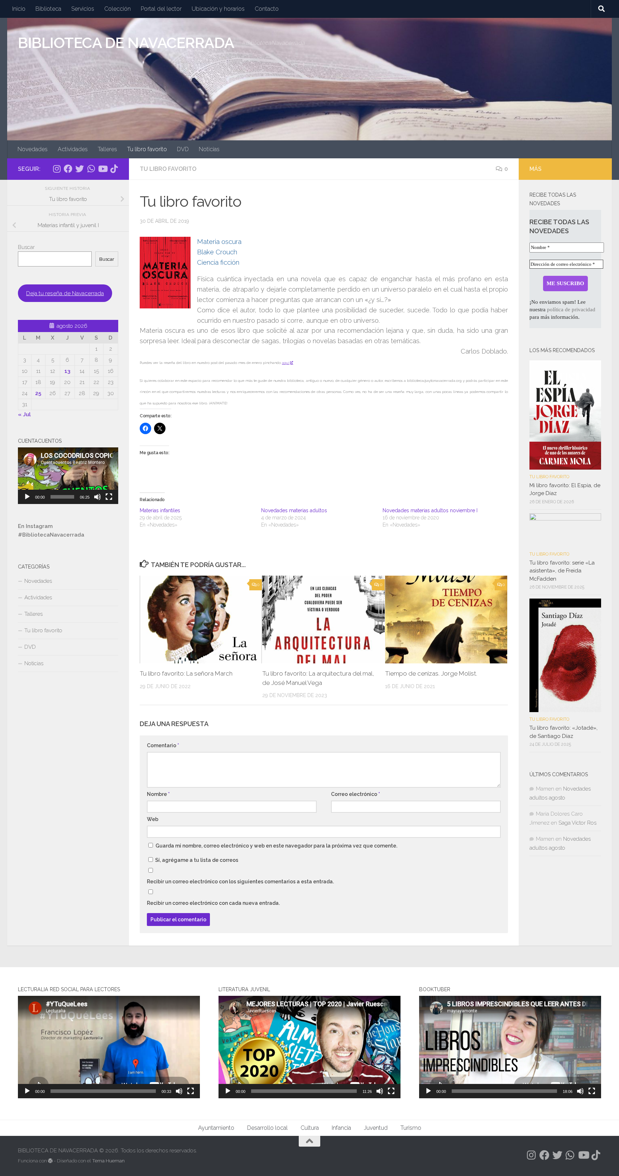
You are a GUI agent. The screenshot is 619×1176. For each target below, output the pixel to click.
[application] (68, 475)
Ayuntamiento (216, 1127)
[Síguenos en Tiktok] (114, 168)
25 (38, 393)
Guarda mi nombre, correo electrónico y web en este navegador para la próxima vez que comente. (276, 846)
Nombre (158, 794)
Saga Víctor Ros (577, 823)
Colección (117, 8)
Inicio (18, 8)
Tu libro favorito (147, 149)
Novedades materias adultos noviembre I (430, 510)
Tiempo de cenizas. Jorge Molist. (431, 673)
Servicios (82, 8)
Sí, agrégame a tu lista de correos (196, 860)
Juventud (376, 1127)
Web (152, 819)
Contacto (267, 8)
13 (67, 371)
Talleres (107, 149)
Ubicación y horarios (218, 8)
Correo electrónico (355, 794)
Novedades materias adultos (294, 510)
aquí (285, 363)
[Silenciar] (97, 496)
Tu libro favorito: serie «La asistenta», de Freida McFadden (562, 571)
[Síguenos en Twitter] (79, 168)
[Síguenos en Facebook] (68, 168)
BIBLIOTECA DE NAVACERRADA (126, 43)
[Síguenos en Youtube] (102, 168)
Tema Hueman (108, 1160)
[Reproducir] (27, 496)
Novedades (33, 149)
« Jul (24, 414)
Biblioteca (48, 8)
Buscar (26, 247)
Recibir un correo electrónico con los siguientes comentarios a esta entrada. (240, 881)
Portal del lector (161, 8)
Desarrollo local (267, 1127)
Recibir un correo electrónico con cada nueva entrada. (213, 903)
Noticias (209, 149)
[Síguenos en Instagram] (56, 168)
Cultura (310, 1127)
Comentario (163, 745)
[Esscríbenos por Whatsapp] (91, 168)
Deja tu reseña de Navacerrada (65, 293)
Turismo (410, 1127)
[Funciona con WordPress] (50, 1160)
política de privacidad (571, 309)
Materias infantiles (160, 510)
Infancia (341, 1127)
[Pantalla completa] (108, 496)
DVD (183, 149)
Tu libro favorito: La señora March (186, 673)
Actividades (73, 149)
